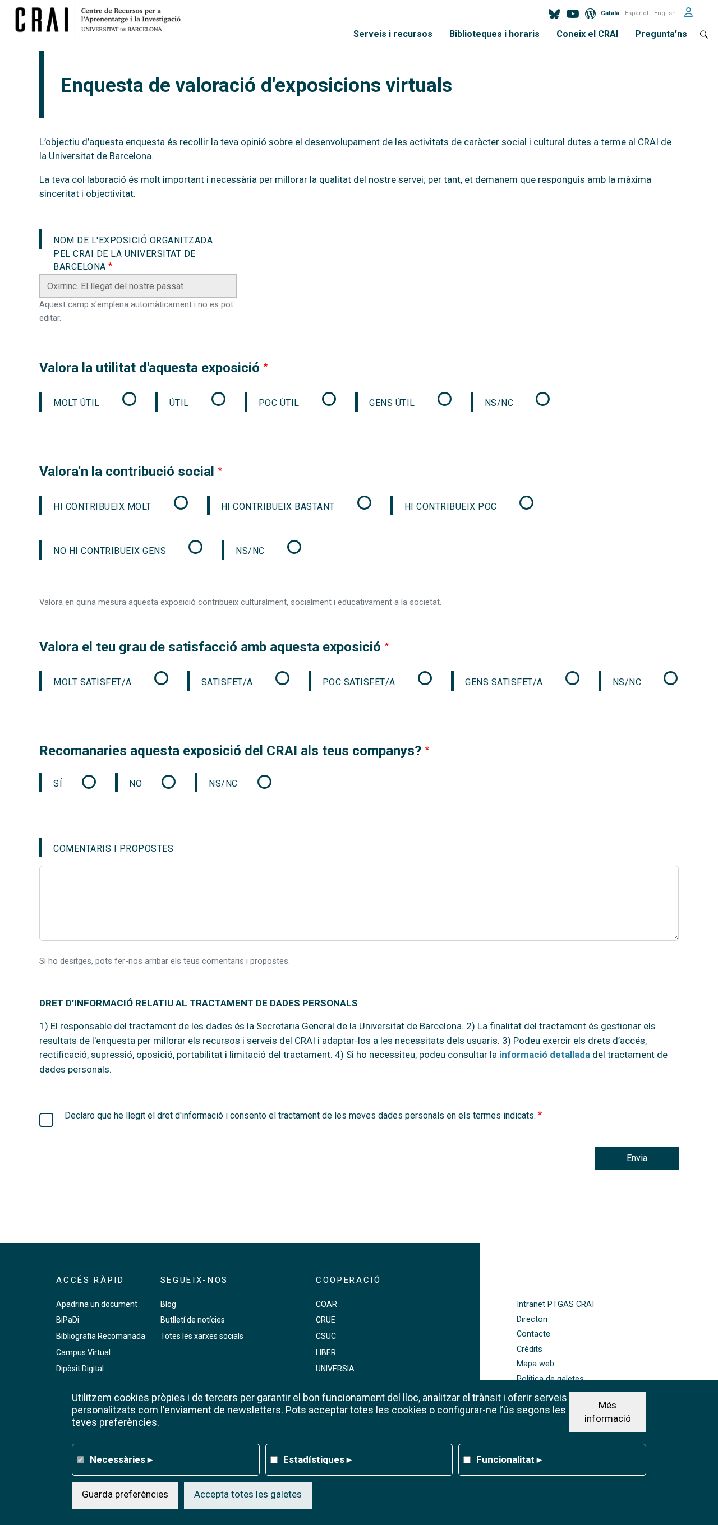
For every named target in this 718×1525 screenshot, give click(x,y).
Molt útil (76, 403)
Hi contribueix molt (102, 506)
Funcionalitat (509, 1458)
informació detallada (544, 1054)
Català (610, 13)
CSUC (326, 1336)
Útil (179, 403)
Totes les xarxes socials (201, 1336)
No (135, 783)
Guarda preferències (125, 1494)
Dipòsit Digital (80, 1368)
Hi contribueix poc (450, 506)
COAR (326, 1304)
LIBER (326, 1352)
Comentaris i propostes (113, 848)
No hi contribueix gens (109, 551)
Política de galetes (550, 1379)
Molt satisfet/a (92, 682)
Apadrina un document (96, 1304)
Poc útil (279, 403)
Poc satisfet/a (359, 682)
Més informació (607, 1411)
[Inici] (102, 19)
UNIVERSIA (335, 1368)
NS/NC (499, 403)
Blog (168, 1304)
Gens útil (392, 403)
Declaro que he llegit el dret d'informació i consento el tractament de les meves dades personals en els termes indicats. (301, 1115)
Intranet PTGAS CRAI (555, 1304)
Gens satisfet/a (504, 682)
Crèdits (529, 1349)
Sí (57, 783)
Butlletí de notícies (192, 1319)
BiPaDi (67, 1319)
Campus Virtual (83, 1352)
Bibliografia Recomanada (100, 1336)
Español (636, 13)
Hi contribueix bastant (278, 506)
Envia (637, 1158)
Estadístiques (317, 1458)
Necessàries (121, 1458)
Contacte (533, 1334)
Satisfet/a (227, 682)
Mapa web (535, 1364)
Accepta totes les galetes (248, 1494)
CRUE (325, 1319)
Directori (532, 1319)
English (665, 13)
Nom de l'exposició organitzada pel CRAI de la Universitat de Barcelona (133, 242)
